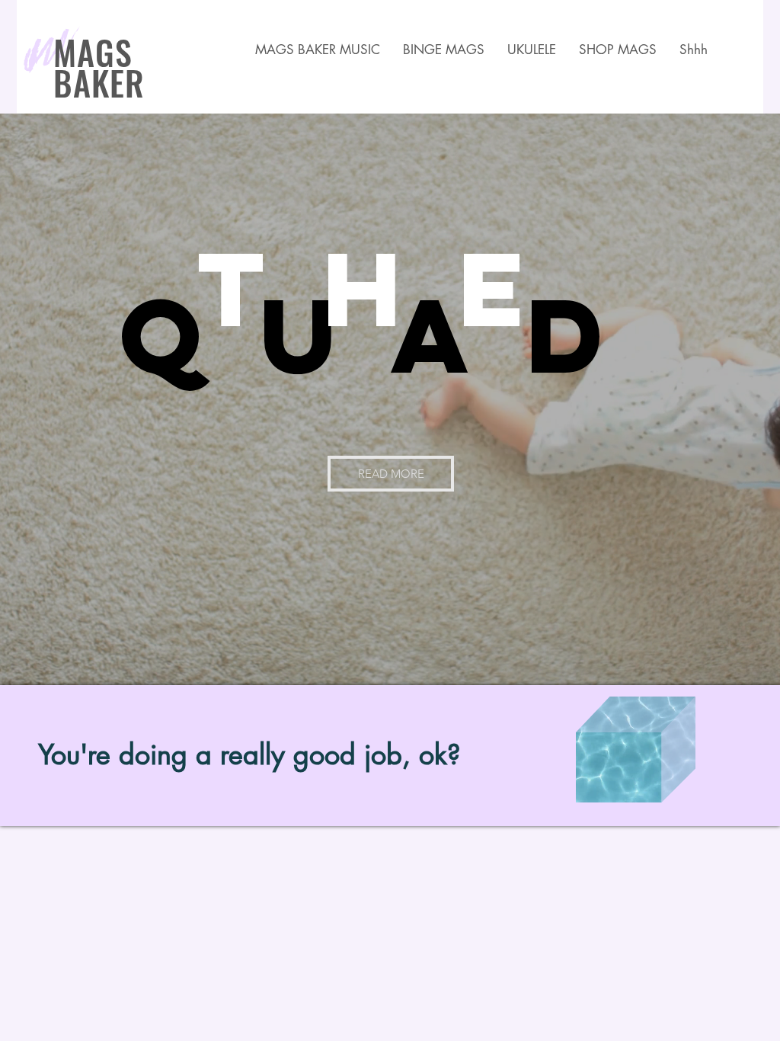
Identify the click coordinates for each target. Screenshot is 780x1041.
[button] (617, 50)
